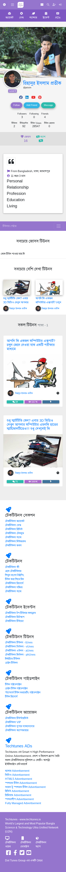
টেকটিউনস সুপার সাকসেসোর (19, 726)
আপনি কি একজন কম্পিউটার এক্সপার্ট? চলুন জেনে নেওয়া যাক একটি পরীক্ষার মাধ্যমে (31, 345)
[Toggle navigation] (58, 226)
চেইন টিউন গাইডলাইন (16, 688)
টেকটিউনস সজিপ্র (14, 587)
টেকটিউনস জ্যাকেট (14, 521)
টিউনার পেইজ (10, 226)
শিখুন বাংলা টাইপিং (14, 575)
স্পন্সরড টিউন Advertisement (21, 783)
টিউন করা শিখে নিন (14, 579)
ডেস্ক (21, 17)
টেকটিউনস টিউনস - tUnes (18, 642)
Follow (16, 105)
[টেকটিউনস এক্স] (22, 853)
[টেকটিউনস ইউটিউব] (28, 853)
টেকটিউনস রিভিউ (14, 529)
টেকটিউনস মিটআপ (14, 617)
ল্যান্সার (33, 17)
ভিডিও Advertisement (17, 775)
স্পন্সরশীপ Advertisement (19, 799)
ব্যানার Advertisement (17, 771)
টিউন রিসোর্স (11, 696)
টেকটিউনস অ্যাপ (41, 844)
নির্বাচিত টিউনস (12, 658)
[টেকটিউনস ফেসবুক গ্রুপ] (15, 853)
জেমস (27, 139)
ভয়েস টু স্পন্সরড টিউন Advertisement (25, 787)
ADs (57, 17)
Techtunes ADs (18, 746)
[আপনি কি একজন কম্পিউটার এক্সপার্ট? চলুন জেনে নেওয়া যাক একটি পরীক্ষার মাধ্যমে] (49, 290)
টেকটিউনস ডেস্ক (13, 525)
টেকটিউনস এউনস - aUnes (19, 650)
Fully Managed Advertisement (23, 803)
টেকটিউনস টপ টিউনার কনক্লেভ (20, 613)
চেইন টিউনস (11, 662)
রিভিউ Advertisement (17, 791)
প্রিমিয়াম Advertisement (18, 795)
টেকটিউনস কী (12, 567)
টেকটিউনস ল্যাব (13, 537)
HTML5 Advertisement (18, 779)
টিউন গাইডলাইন (13, 684)
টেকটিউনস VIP (13, 722)
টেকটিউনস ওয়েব (10, 844)
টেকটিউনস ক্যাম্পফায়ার (16, 730)
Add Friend (31, 105)
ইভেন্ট (46, 17)
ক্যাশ (42, 136)
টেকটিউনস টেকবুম (14, 533)
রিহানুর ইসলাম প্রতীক (42, 83)
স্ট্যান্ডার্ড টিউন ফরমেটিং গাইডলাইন (22, 692)
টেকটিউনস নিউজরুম (15, 541)
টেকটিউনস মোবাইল (25, 844)
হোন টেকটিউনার (13, 571)
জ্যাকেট (9, 17)
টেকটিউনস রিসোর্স (14, 583)
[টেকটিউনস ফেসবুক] (8, 853)
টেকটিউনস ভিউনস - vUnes (19, 646)
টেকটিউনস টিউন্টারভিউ (16, 718)
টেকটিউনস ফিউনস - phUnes (20, 654)
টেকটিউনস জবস (13, 545)
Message (48, 105)
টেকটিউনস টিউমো (14, 621)
